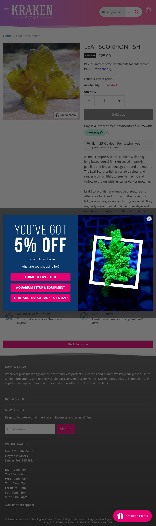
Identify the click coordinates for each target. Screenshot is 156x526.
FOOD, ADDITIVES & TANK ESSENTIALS (40, 298)
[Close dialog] (149, 218)
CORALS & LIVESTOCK (40, 277)
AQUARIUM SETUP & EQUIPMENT (40, 287)
